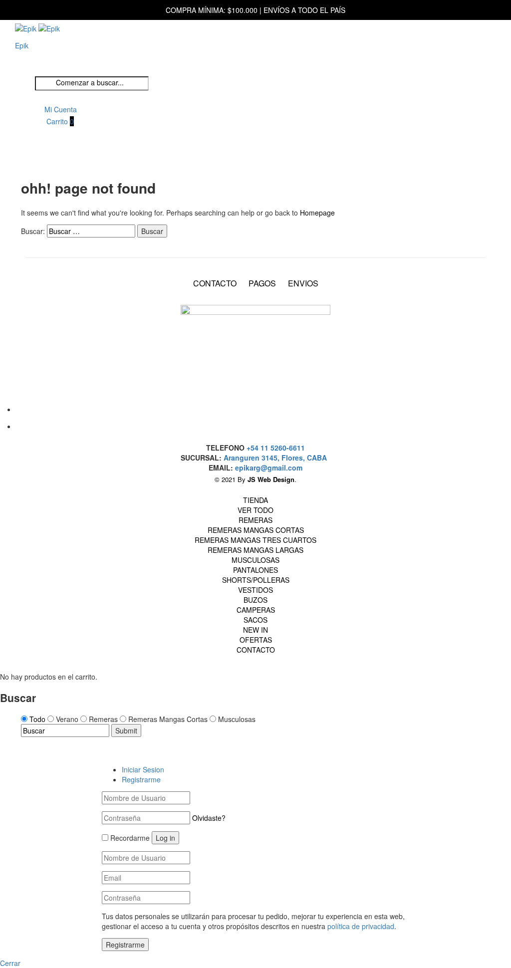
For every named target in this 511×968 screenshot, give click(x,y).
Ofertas (256, 640)
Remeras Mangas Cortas (256, 530)
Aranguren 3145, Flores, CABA (277, 458)
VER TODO (255, 510)
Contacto (256, 650)
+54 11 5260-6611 (276, 448)
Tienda (255, 500)
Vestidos (255, 590)
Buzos (255, 600)
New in (255, 630)
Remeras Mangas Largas (255, 550)
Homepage (317, 213)
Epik (21, 45)
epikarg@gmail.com (268, 468)
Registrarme (141, 779)
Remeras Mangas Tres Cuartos (255, 540)
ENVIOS (303, 283)
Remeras (255, 520)
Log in (165, 838)
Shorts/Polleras (255, 580)
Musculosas (255, 560)
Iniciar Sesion (143, 769)
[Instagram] (253, 424)
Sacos (255, 620)
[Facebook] (253, 407)
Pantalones (255, 570)
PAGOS (262, 283)
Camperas (256, 610)
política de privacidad (360, 926)
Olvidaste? (209, 818)
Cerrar (10, 963)
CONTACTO (215, 283)
